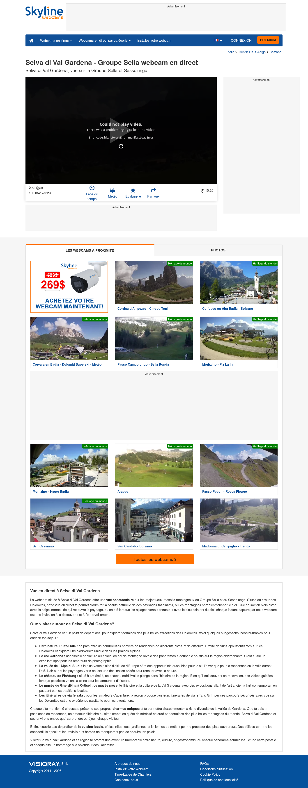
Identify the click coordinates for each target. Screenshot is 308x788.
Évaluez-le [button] (133, 196)
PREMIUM (268, 39)
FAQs (204, 763)
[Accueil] (31, 40)
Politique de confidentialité (219, 779)
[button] (218, 40)
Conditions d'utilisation (216, 768)
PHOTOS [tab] (218, 250)
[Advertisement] (176, 19)
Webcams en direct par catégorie (103, 40)
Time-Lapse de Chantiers (133, 774)
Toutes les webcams (153, 559)
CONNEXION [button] (241, 40)
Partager (153, 196)
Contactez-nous (126, 779)
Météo (112, 196)
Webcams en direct (55, 40)
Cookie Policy (210, 774)
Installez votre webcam (154, 40)
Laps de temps (92, 196)
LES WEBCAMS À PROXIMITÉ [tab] (90, 250)
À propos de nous (127, 763)
